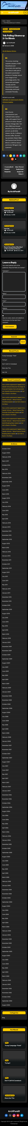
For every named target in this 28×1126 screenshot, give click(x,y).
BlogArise (23, 1121)
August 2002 (6, 1005)
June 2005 (5, 865)
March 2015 (5, 494)
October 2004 (6, 898)
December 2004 (7, 889)
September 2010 (7, 609)
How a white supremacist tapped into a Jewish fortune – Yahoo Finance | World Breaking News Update (13, 431)
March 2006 (5, 832)
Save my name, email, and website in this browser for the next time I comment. (13, 320)
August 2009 (6, 663)
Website (4, 308)
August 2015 (6, 486)
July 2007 (5, 766)
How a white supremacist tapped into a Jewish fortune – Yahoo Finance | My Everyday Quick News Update (13, 410)
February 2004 (6, 931)
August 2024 (6, 453)
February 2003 (6, 980)
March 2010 (5, 634)
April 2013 (5, 519)
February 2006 (6, 836)
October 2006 (6, 803)
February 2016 (6, 473)
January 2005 (6, 885)
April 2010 (5, 630)
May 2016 (5, 469)
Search (14, 337)
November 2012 (7, 535)
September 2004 (7, 902)
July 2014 (5, 502)
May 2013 (5, 514)
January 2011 (6, 593)
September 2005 (7, 852)
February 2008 (6, 737)
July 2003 (5, 959)
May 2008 (5, 725)
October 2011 (6, 564)
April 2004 (5, 922)
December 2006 (7, 795)
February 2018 (6, 457)
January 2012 (6, 556)
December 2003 (7, 939)
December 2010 (7, 597)
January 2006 (6, 840)
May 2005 (5, 869)
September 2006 (7, 807)
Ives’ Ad (6, 228)
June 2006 (5, 819)
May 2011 (5, 584)
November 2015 (6, 477)
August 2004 (6, 906)
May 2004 (5, 918)
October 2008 (6, 704)
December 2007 (7, 745)
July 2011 (5, 576)
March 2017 (5, 461)
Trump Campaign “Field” (9, 355)
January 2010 (6, 642)
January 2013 (6, 527)
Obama (5, 29)
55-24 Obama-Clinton (9, 51)
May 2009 (5, 675)
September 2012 (7, 539)
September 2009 (7, 659)
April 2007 (5, 778)
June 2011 (5, 580)
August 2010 (6, 613)
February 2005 (6, 881)
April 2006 (5, 828)
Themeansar (14, 1123)
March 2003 (5, 976)
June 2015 (5, 490)
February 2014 (6, 506)
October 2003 (6, 947)
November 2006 (7, 799)
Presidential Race (14, 29)
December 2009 (7, 646)
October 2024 (6, 448)
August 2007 (6, 762)
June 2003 (5, 964)
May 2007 (5, 774)
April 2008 (5, 729)
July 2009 (5, 667)
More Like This (9, 211)
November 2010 (7, 601)
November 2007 (7, 749)
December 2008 (7, 696)
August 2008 (6, 712)
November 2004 (7, 894)
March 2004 (5, 926)
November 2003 (7, 943)
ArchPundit (13, 12)
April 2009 (5, 679)
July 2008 (5, 716)
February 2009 (6, 687)
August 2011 (6, 572)
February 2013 (6, 523)
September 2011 (7, 568)
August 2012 (6, 543)
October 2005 (6, 848)
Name (4, 293)
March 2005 (5, 877)
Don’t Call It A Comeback (9, 364)
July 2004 (5, 910)
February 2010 (6, 638)
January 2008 (6, 741)
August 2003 (6, 955)
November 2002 (7, 992)
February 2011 (6, 589)
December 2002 (7, 988)
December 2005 (7, 844)
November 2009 (7, 650)
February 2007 (6, 786)
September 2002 (7, 1001)
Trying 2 (4, 360)
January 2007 (6, 791)
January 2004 (6, 935)
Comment (5, 271)
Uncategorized (7, 31)
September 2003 (7, 951)
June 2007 (5, 770)
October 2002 (6, 997)
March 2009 (5, 683)
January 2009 (6, 692)
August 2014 (6, 498)
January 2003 (6, 984)
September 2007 (7, 758)
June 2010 (5, 622)
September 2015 (7, 481)
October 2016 (6, 465)
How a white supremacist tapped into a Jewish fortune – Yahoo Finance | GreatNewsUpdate (13, 400)
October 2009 (6, 655)
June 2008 (5, 720)
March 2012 (5, 547)
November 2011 (6, 560)
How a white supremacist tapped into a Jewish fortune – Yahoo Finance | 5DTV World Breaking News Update (13, 421)
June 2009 (5, 671)
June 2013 (5, 510)
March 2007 (5, 782)
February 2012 (6, 552)
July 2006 (5, 815)
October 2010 (6, 605)
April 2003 (5, 972)
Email (4, 301)
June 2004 (5, 914)
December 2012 (7, 531)
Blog (3, 1017)
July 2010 (5, 617)
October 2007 (6, 753)
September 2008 (7, 708)
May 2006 (5, 823)
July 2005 (5, 861)
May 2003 (5, 968)
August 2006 (6, 811)
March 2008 (5, 733)
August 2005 (6, 856)
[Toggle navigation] (2, 13)
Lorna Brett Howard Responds (9, 169)
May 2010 (5, 626)
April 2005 (5, 873)
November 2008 (7, 700)
